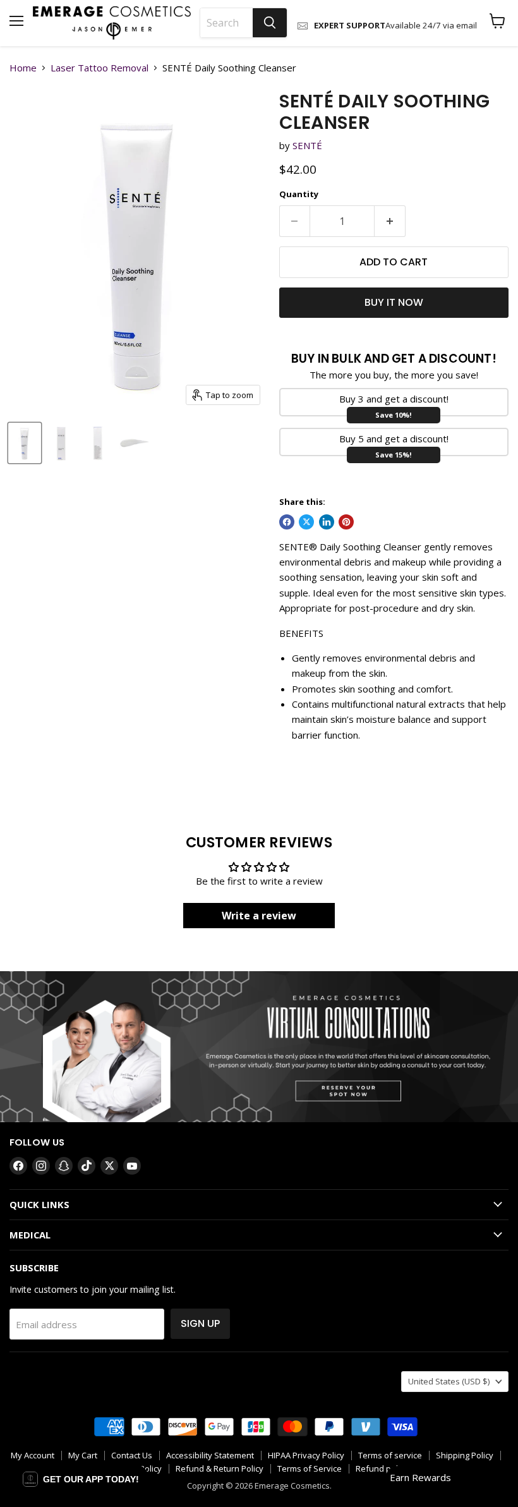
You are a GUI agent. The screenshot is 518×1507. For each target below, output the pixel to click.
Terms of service (390, 1455)
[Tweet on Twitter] (306, 522)
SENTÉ (307, 145)
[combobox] (226, 22)
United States (449, 1381)
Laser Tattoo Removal (99, 68)
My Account (32, 1455)
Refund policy (382, 1468)
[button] (81, 1479)
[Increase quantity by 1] (390, 221)
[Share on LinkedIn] (326, 522)
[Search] (270, 22)
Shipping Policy (464, 1455)
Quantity (298, 194)
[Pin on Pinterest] (346, 522)
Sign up (200, 1323)
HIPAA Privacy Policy (306, 1455)
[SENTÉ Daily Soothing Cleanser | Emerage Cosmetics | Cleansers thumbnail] (24, 443)
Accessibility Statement (210, 1455)
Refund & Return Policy (219, 1468)
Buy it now (393, 302)
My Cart (82, 1455)
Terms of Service (309, 1468)
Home (23, 68)
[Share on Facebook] (286, 522)
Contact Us (131, 1455)
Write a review (259, 916)
